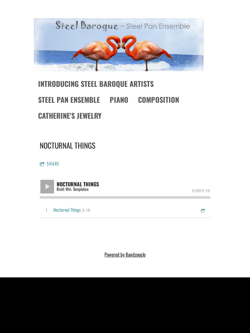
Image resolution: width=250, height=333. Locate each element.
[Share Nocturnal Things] (202, 210)
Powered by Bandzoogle (125, 254)
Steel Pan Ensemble (69, 99)
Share (53, 163)
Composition (158, 99)
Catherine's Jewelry (70, 115)
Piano (119, 99)
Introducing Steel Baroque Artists (96, 83)
